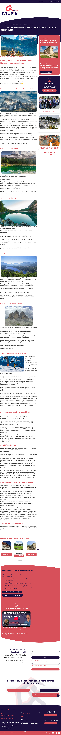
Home (6, 24)
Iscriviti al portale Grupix (51, 714)
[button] (56, 10)
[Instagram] (49, 732)
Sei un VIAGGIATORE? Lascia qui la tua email (42, 660)
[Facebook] (44, 154)
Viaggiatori (10, 24)
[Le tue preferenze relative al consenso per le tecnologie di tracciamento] (59, 733)
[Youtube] (51, 154)
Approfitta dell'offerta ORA (49, 90)
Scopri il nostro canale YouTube (16, 609)
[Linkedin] (47, 154)
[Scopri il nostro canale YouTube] (16, 604)
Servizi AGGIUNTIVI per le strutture (17, 571)
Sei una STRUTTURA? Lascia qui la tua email (42, 649)
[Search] (38, 713)
